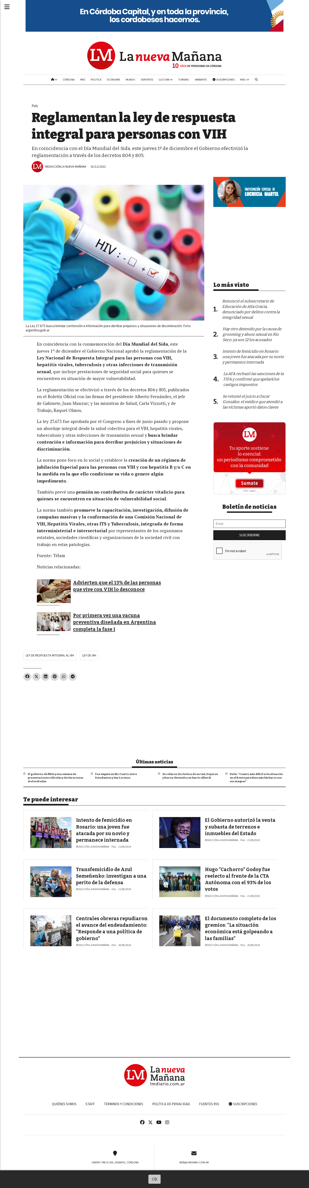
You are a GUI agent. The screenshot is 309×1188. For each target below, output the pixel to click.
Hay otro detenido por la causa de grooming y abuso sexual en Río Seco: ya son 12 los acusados (252, 334)
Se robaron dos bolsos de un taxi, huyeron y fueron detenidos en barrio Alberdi (190, 775)
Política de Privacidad (171, 1104)
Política (96, 80)
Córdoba (69, 80)
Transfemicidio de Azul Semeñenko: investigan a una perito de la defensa (111, 876)
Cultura (164, 80)
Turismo (183, 80)
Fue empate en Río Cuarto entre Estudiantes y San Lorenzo (116, 775)
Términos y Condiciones (123, 1104)
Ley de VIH (89, 655)
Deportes (147, 80)
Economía (113, 80)
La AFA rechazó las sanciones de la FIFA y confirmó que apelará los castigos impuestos (253, 379)
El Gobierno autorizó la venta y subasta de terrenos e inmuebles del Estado (240, 826)
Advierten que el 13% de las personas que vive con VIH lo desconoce (117, 586)
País (82, 80)
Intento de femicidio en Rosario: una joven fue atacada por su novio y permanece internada (253, 357)
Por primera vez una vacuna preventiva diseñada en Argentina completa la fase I (114, 622)
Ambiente (201, 80)
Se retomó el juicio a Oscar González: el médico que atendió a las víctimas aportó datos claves (252, 402)
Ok (154, 1179)
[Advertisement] (113, 718)
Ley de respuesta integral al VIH (50, 655)
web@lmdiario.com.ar (194, 1162)
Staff (90, 1104)
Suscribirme (249, 535)
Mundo (130, 80)
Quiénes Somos (64, 1104)
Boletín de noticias (249, 507)
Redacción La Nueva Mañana (65, 166)
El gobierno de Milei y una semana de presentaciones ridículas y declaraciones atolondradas (55, 777)
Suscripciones (225, 80)
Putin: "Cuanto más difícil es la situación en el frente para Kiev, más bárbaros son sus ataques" (256, 777)
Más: (243, 80)
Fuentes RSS (209, 1104)
